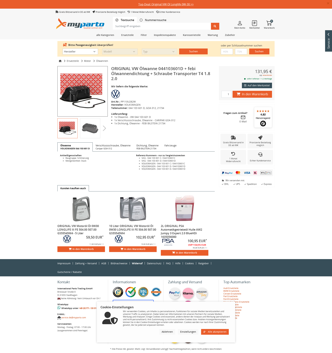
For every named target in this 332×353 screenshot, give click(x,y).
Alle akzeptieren (217, 331)
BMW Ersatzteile (231, 290)
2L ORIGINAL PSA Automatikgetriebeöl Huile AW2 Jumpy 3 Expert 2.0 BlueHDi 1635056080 (181, 231)
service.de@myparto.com (73, 317)
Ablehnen (167, 331)
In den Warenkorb (83, 249)
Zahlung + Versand (86, 263)
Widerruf (137, 263)
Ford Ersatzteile (230, 299)
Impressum (64, 263)
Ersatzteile (73, 60)
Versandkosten (267, 75)
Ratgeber (203, 263)
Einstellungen (188, 331)
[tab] (125, 20)
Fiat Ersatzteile (230, 296)
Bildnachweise (119, 263)
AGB (103, 263)
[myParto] (80, 22)
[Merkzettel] (254, 23)
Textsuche (127, 20)
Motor (87, 60)
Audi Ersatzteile (230, 288)
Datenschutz (154, 263)
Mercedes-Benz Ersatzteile (236, 301)
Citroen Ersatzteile (232, 293)
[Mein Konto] (239, 23)
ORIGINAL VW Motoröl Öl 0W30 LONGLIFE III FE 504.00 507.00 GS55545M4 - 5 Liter (78, 229)
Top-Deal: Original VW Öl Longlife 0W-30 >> (166, 4)
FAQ (168, 263)
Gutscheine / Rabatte (69, 272)
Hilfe (178, 263)
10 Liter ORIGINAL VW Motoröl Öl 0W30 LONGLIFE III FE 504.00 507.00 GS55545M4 (132, 229)
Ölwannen (102, 60)
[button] (329, 3)
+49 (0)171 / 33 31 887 (90, 308)
